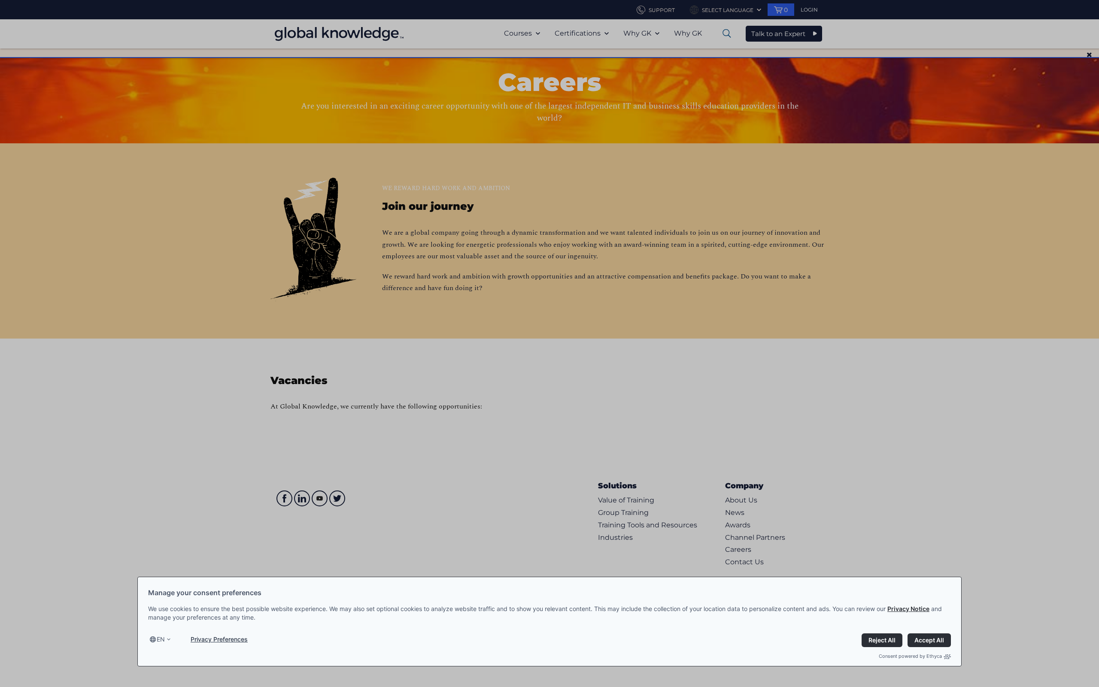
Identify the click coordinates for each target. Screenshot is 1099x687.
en (161, 639)
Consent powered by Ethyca (910, 656)
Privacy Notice (908, 608)
